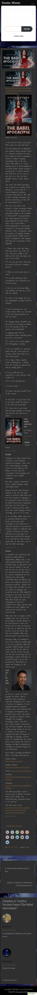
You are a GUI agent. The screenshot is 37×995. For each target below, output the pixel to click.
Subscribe (27, 29)
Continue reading (18, 36)
